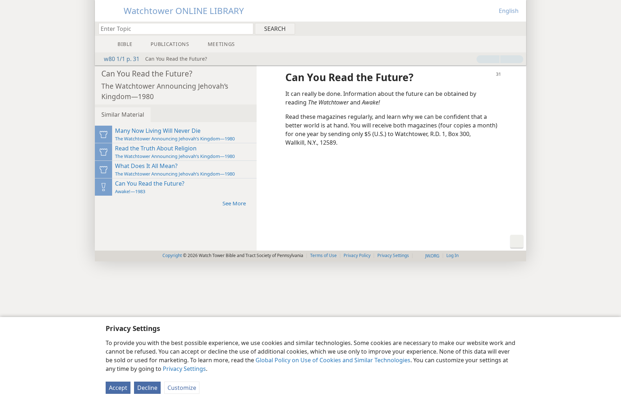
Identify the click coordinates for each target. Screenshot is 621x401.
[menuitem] (518, 28)
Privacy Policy (357, 255)
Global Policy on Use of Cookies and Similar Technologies (333, 360)
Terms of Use (323, 255)
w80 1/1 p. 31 (121, 59)
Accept (118, 388)
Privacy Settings (184, 369)
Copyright (172, 255)
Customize (181, 388)
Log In (452, 255)
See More (234, 203)
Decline (147, 388)
